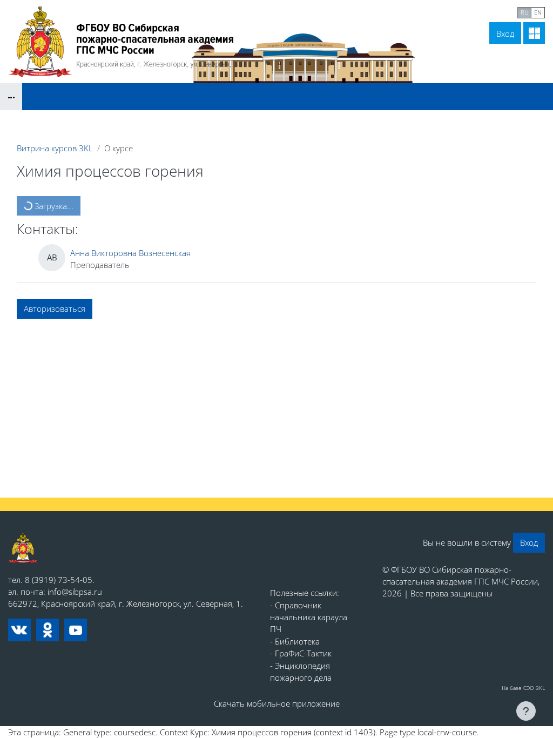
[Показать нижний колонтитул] (526, 711)
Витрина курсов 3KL (55, 148)
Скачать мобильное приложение (277, 703)
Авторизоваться (54, 308)
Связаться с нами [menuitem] (478, 11)
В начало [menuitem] (417, 11)
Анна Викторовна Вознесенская (130, 252)
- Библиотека (295, 641)
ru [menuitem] (525, 12)
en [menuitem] (538, 12)
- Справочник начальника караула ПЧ (308, 617)
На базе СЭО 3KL (523, 688)
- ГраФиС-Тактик (301, 653)
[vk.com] (19, 630)
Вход (505, 33)
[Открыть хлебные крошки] (11, 96)
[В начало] (23, 547)
